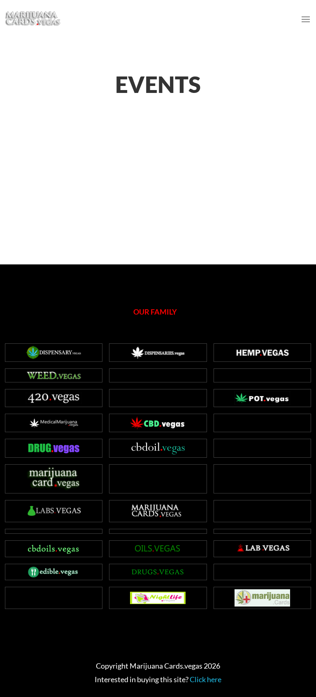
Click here (205, 679)
